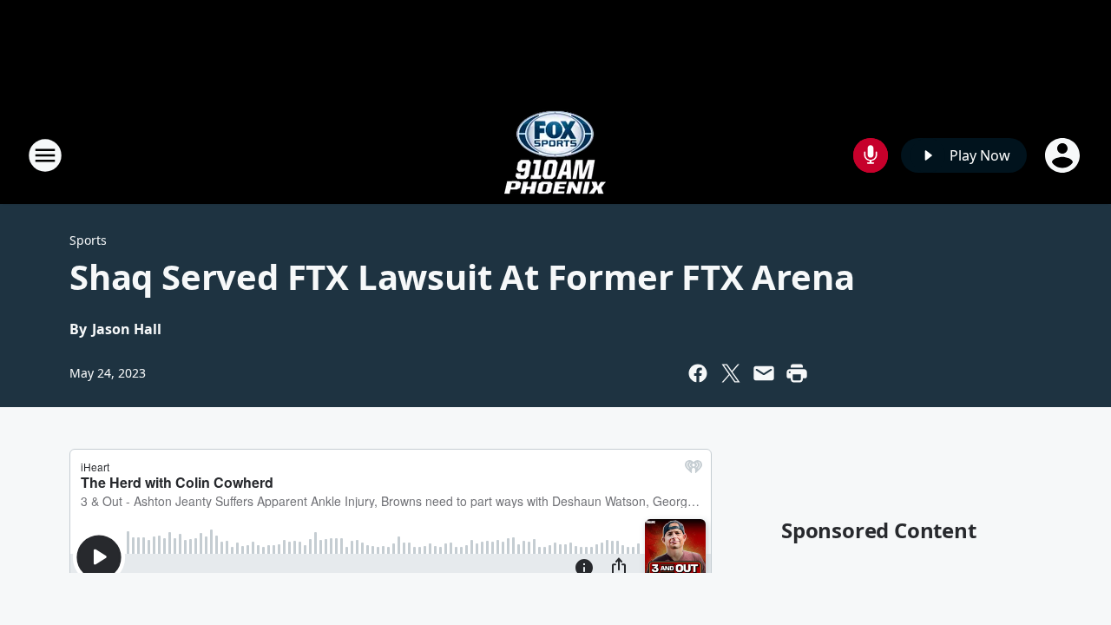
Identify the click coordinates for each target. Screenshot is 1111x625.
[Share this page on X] (731, 373)
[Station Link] (555, 155)
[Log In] (1064, 155)
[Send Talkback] (870, 155)
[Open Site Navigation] (45, 155)
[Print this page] (797, 373)
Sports (88, 240)
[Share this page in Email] (764, 373)
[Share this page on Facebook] (698, 373)
